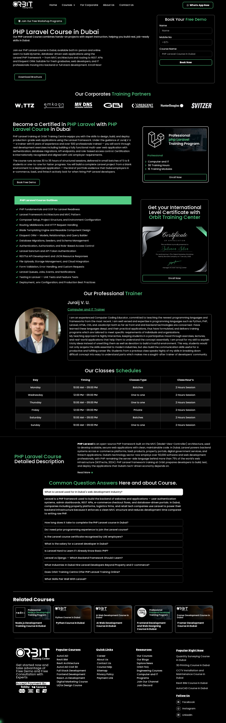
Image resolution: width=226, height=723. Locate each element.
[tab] (73, 200)
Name (163, 25)
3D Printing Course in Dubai (193, 665)
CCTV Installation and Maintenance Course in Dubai (190, 674)
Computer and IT (158, 161)
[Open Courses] (74, 5)
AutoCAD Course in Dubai (192, 688)
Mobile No (165, 37)
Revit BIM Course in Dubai (192, 683)
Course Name (167, 49)
